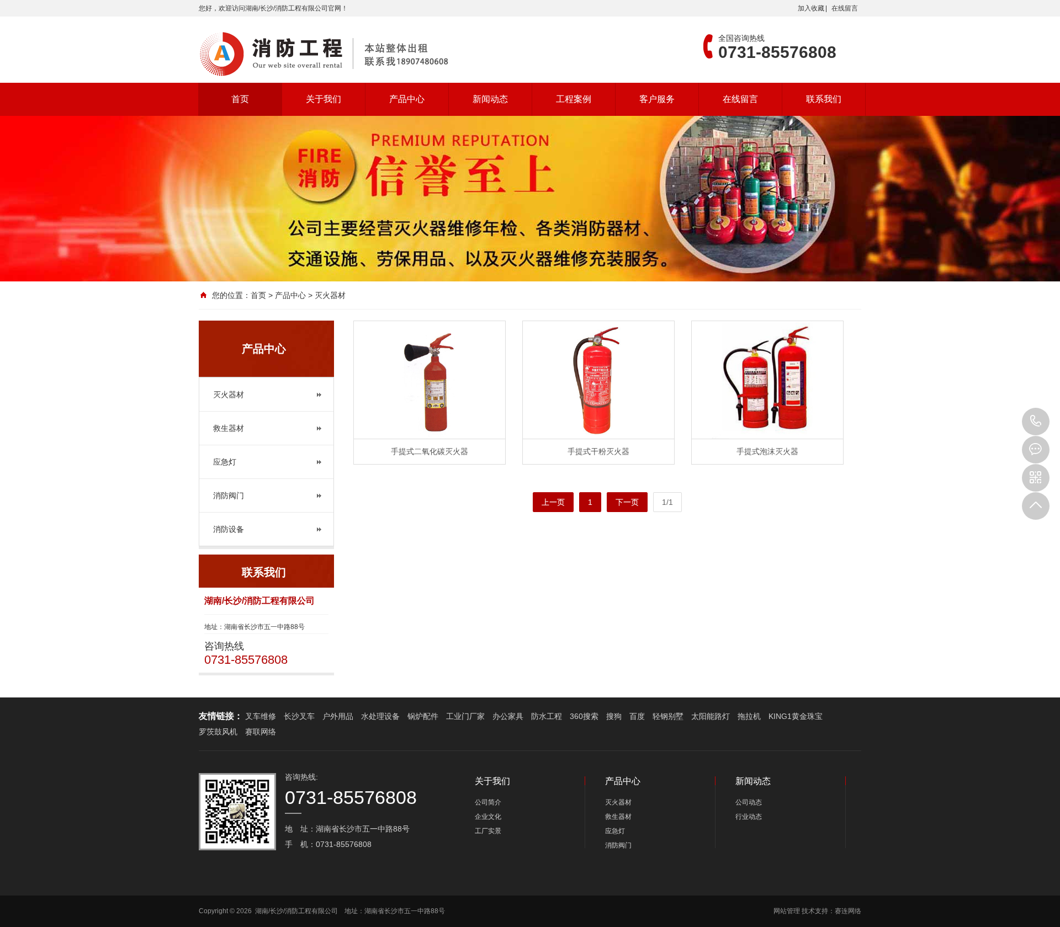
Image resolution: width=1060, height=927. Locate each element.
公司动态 (748, 802)
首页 (240, 99)
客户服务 (657, 99)
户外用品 (337, 716)
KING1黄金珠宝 (795, 716)
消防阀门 (228, 495)
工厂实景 (488, 831)
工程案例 (573, 99)
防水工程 (546, 716)
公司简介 (488, 802)
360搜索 (584, 716)
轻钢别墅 (668, 716)
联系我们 (823, 99)
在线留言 (844, 8)
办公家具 (507, 716)
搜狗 (614, 716)
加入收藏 (811, 8)
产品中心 (407, 99)
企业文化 (488, 817)
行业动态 (748, 817)
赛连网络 (848, 911)
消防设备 (228, 529)
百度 (637, 716)
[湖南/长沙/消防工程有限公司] (326, 54)
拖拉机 (749, 716)
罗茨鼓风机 (218, 731)
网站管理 (786, 911)
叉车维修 (260, 716)
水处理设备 (380, 716)
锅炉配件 (422, 716)
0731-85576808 (1036, 421)
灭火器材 (228, 394)
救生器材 (228, 428)
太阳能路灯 (710, 716)
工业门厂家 (465, 716)
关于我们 (323, 99)
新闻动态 (490, 99)
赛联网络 (260, 731)
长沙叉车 (299, 716)
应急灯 (224, 461)
